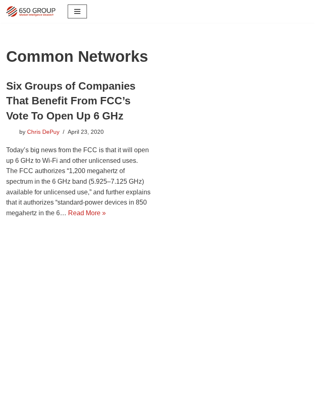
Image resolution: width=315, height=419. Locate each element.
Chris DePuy (43, 131)
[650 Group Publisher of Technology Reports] (30, 11)
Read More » (87, 213)
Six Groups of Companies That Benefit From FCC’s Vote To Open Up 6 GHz (70, 101)
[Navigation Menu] (77, 11)
